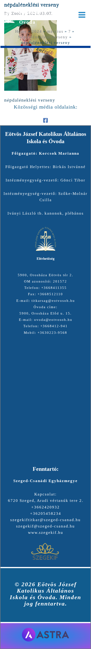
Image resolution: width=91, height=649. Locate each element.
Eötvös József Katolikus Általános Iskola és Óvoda (43, 14)
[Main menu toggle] (82, 15)
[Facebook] (45, 120)
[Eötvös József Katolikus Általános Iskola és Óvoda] (8, 14)
